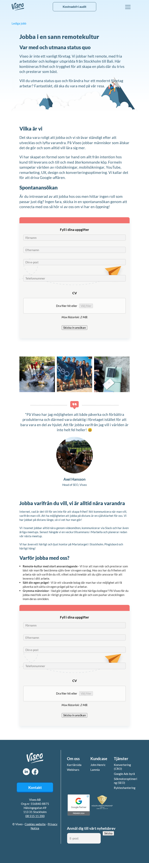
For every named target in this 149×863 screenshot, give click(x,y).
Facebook (35, 771)
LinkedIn (26, 771)
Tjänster (121, 758)
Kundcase (98, 758)
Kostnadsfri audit (74, 6)
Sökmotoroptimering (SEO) (125, 781)
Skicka (108, 833)
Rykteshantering (124, 787)
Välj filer (86, 306)
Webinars (73, 769)
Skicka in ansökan (74, 327)
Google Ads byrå (124, 773)
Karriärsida (74, 765)
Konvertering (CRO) (122, 767)
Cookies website (35, 824)
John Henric (98, 765)
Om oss (73, 758)
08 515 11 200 (35, 816)
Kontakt (35, 787)
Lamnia (95, 769)
